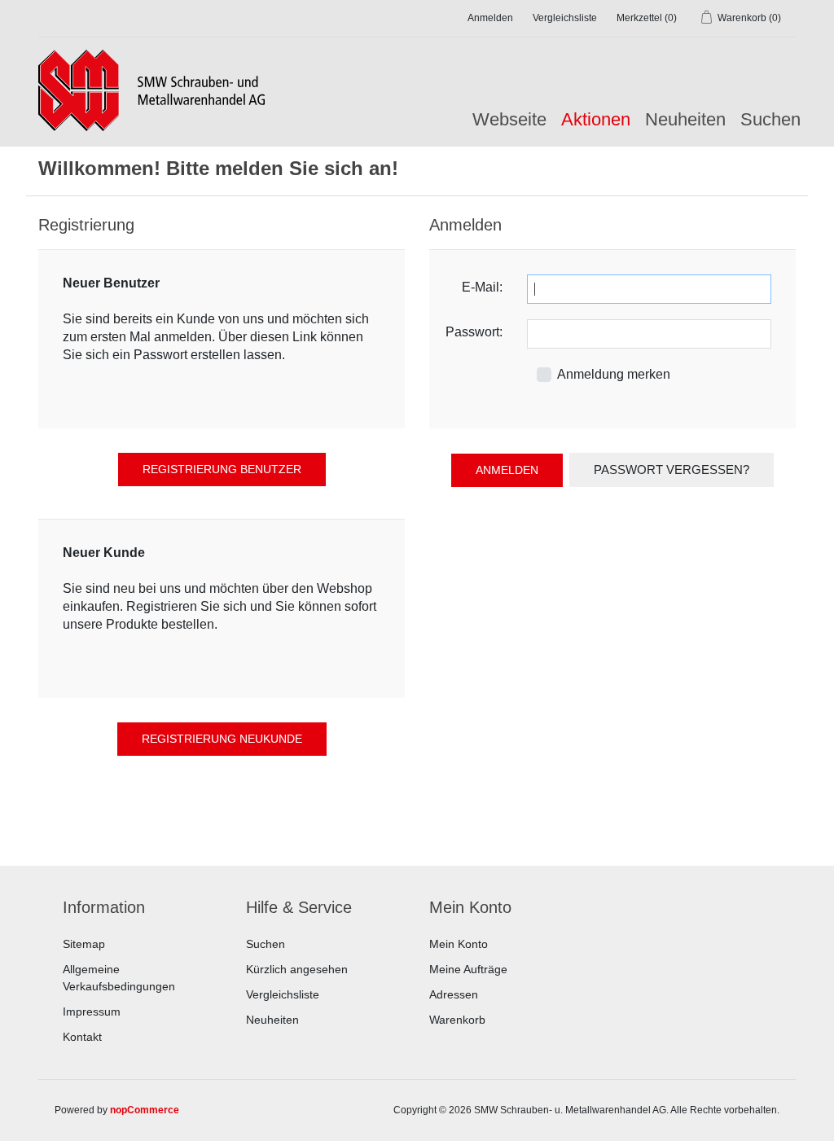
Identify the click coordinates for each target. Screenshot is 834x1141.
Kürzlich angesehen (297, 969)
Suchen (770, 119)
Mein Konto (458, 943)
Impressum (92, 1011)
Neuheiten (685, 119)
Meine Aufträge (468, 969)
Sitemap (84, 943)
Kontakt (82, 1036)
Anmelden (490, 18)
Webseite (509, 119)
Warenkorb (457, 1019)
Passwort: (474, 332)
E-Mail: (482, 287)
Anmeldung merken (613, 374)
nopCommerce (144, 1110)
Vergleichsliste (282, 994)
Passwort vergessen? (671, 469)
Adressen (453, 994)
